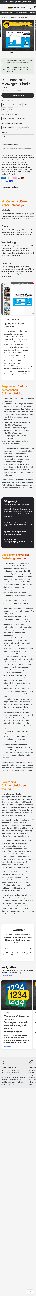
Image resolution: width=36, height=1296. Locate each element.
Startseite (4, 17)
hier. (12, 516)
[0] (32, 7)
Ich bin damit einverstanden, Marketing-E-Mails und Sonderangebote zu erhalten (19, 954)
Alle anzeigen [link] (6, 975)
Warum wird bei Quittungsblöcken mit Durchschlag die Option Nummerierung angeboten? (15, 533)
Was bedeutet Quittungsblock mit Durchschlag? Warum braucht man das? (15, 524)
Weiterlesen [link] (7, 1046)
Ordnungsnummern (7, 12)
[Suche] (29, 7)
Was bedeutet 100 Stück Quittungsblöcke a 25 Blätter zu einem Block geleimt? (14, 541)
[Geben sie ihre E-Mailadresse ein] (30, 948)
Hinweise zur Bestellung (10, 187)
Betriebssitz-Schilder (21, 12)
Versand (4, 90)
